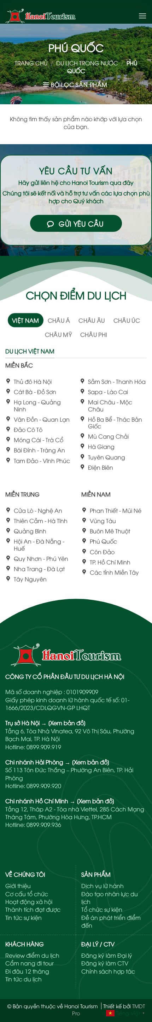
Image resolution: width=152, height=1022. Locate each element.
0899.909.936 (44, 824)
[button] (142, 15)
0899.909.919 (44, 747)
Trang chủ (31, 63)
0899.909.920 (44, 785)
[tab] (25, 320)
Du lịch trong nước (87, 63)
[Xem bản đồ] (67, 723)
